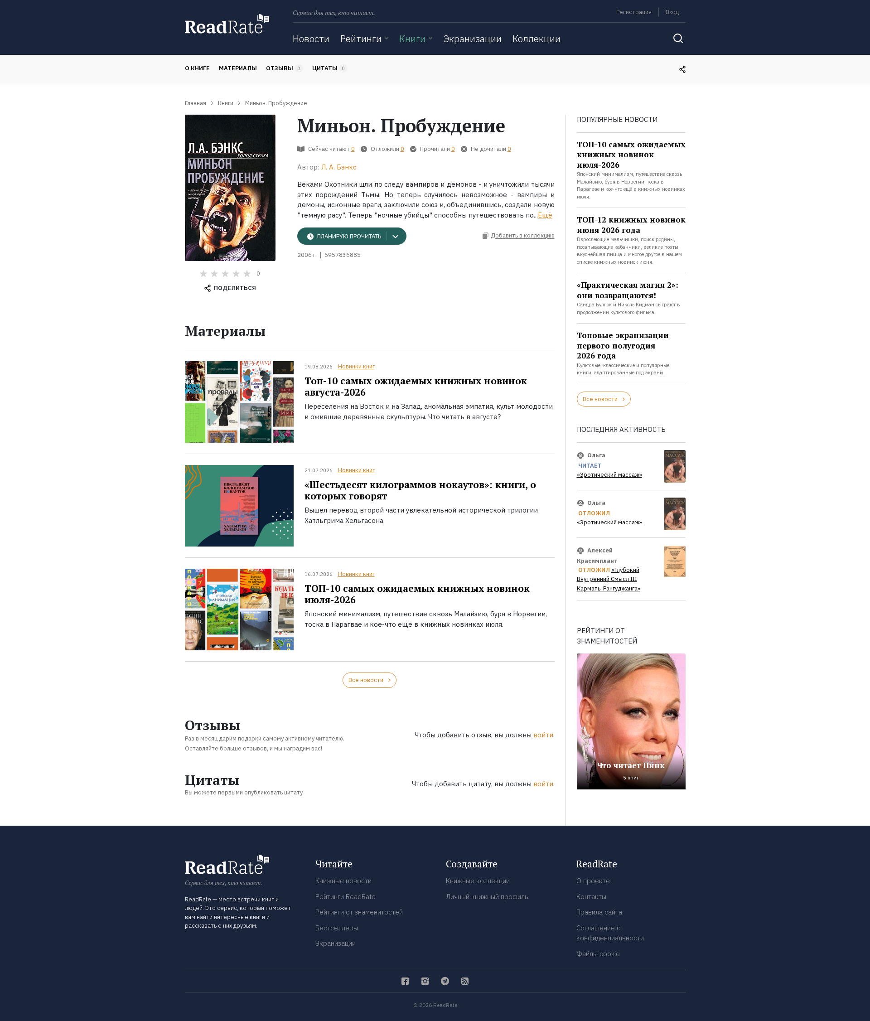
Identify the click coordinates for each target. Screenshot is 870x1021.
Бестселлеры (336, 928)
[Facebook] (405, 981)
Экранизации (472, 38)
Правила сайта (599, 912)
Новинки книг (356, 366)
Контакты (591, 896)
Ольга (596, 455)
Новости (311, 38)
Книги (412, 38)
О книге (197, 68)
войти (543, 735)
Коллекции (536, 38)
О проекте (593, 880)
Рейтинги (361, 38)
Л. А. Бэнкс (339, 167)
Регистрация (634, 12)
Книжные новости (343, 880)
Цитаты (328, 68)
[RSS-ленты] (465, 981)
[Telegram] (445, 981)
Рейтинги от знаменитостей (359, 912)
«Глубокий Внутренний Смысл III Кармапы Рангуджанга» (608, 579)
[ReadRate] (227, 24)
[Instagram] (425, 981)
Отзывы (283, 68)
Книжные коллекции (478, 880)
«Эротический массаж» (609, 475)
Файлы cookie (598, 953)
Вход (672, 12)
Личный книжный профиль (487, 896)
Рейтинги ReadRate (345, 896)
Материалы (238, 68)
